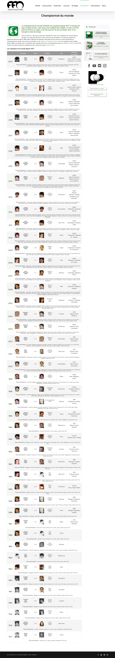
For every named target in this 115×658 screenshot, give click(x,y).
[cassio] (89, 32)
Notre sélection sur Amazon (101, 46)
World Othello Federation (97, 84)
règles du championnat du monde (51, 41)
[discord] (99, 66)
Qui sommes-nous (12, 654)
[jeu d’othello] (89, 41)
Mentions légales (22, 654)
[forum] (89, 53)
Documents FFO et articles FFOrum (101, 57)
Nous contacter (32, 654)
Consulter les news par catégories (97, 94)
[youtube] (94, 66)
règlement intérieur (69, 43)
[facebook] (89, 66)
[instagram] (105, 66)
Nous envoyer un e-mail (96, 88)
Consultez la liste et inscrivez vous (101, 36)
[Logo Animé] (96, 72)
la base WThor (50, 45)
